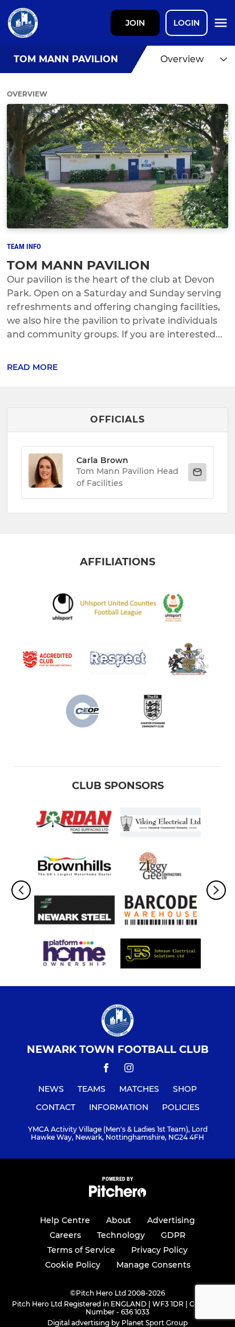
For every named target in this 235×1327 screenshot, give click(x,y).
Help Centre (65, 1220)
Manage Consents (153, 1265)
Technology (121, 1235)
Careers (65, 1235)
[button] (46, 472)
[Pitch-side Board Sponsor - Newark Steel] (74, 912)
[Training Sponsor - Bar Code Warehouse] (160, 912)
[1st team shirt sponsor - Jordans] (74, 824)
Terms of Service (81, 1250)
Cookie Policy (72, 1265)
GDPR (173, 1235)
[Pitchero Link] (117, 1194)
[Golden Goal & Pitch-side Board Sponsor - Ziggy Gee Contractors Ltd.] (160, 868)
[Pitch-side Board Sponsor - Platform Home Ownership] (74, 955)
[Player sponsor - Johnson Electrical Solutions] (160, 955)
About (118, 1220)
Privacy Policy (159, 1250)
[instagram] (129, 1069)
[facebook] (106, 1069)
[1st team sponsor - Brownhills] (74, 868)
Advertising (171, 1220)
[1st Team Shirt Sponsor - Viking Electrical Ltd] (160, 824)
